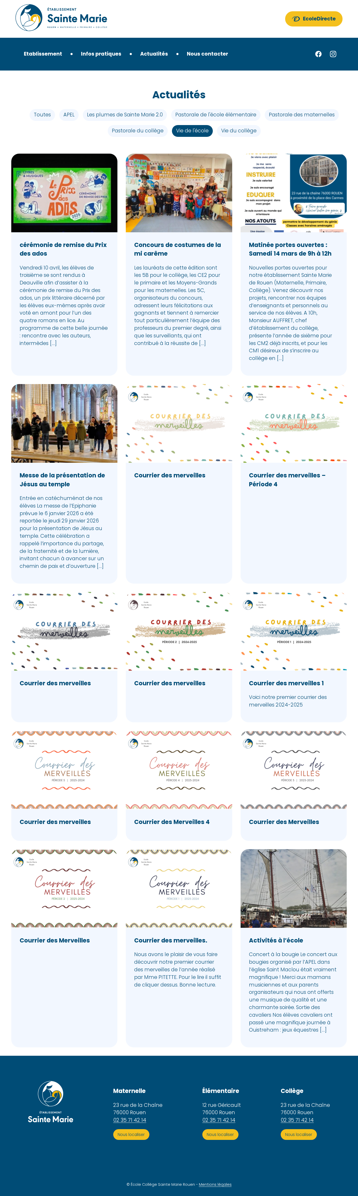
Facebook (318, 54)
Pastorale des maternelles (302, 114)
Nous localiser (131, 1135)
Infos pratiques (101, 53)
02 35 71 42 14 (129, 1120)
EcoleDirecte (319, 18)
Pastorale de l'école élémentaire (215, 114)
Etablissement (43, 53)
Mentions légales (215, 1184)
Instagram (333, 54)
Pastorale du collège (138, 130)
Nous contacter (207, 53)
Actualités (154, 53)
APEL (68, 114)
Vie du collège (239, 130)
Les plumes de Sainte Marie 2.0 (125, 114)
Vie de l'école (192, 130)
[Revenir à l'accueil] (61, 19)
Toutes (42, 114)
